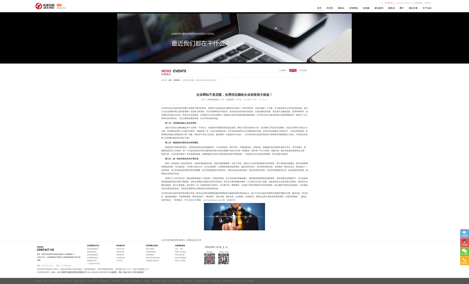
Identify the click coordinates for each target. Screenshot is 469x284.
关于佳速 (427, 8)
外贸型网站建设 (92, 258)
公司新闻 (282, 70)
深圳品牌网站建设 (215, 281)
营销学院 (292, 70)
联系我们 (428, 3)
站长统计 (140, 272)
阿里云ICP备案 (180, 261)
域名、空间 (179, 249)
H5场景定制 (120, 258)
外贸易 (329, 8)
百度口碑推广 (150, 249)
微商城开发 (120, 255)
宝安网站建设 (177, 281)
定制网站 (353, 8)
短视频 (366, 8)
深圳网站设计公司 (123, 269)
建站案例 (378, 8)
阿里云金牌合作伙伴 (65, 281)
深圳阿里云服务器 (79, 281)
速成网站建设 (92, 252)
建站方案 (413, 8)
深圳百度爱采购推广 (103, 281)
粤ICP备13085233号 (127, 272)
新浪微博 (172, 240)
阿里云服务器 (180, 255)
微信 (191, 240)
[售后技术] (464, 242)
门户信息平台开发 (93, 263)
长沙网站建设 (90, 281)
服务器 (391, 8)
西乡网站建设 (239, 281)
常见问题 (303, 70)
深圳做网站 (125, 281)
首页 (319, 8)
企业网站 (251, 182)
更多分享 (197, 240)
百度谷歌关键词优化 (153, 258)
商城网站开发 (92, 261)
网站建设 (167, 118)
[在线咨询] (464, 233)
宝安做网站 (146, 281)
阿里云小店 (47, 281)
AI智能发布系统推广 (153, 261)
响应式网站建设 (92, 249)
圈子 (402, 8)
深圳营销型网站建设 (200, 281)
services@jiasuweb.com (212, 200)
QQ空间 (164, 240)
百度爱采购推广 (151, 252)
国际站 (341, 8)
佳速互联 (230, 99)
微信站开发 (120, 252)
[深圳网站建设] (45, 5)
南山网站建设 (188, 281)
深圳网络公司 (142, 269)
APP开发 (119, 261)
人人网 (187, 240)
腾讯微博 (180, 240)
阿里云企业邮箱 (180, 252)
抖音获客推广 (150, 255)
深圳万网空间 (116, 281)
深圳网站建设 (213, 99)
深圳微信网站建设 (228, 281)
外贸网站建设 (250, 281)
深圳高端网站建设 (105, 269)
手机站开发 (120, 249)
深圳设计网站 (156, 281)
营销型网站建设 (92, 255)
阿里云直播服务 (180, 258)
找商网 (54, 281)
